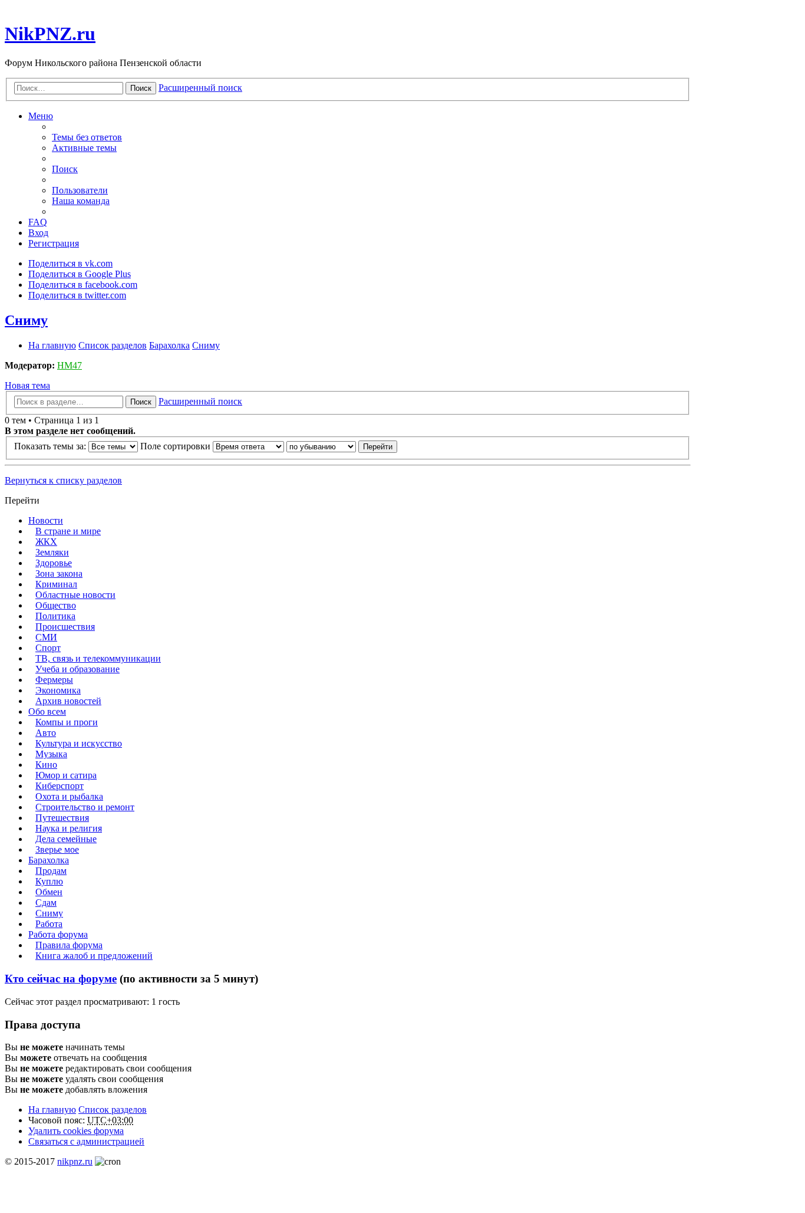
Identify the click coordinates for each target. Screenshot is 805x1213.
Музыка (51, 754)
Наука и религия (68, 828)
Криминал (56, 584)
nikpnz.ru (75, 1161)
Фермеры (54, 680)
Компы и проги (66, 722)
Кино (46, 765)
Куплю (49, 881)
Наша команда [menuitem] (81, 201)
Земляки (52, 552)
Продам (51, 871)
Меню (40, 116)
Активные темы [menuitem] (84, 148)
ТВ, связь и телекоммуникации (98, 658)
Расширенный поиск (200, 88)
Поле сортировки (176, 446)
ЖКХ (46, 542)
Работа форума (58, 934)
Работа (48, 924)
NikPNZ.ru (50, 33)
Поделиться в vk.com (70, 263)
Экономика (58, 690)
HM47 (69, 365)
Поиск (140, 88)
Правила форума (69, 945)
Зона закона (59, 573)
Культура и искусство (78, 743)
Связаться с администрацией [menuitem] (86, 1141)
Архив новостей (68, 701)
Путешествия (62, 818)
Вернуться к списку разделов (63, 480)
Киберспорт (59, 786)
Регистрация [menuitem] (53, 243)
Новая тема (27, 385)
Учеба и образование (77, 669)
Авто (45, 733)
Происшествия (65, 627)
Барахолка (48, 860)
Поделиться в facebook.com (82, 285)
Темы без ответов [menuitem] (87, 137)
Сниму (26, 320)
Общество (55, 605)
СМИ (46, 637)
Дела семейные (66, 839)
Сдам (46, 903)
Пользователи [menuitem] (80, 190)
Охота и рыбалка (69, 796)
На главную (52, 1109)
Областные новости (75, 595)
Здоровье (53, 563)
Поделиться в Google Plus (79, 274)
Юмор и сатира (66, 775)
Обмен (48, 892)
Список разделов (112, 1109)
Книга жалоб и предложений (94, 956)
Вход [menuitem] (38, 233)
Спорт (48, 648)
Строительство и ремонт (84, 807)
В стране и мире (68, 531)
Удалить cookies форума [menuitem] (76, 1131)
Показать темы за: (51, 446)
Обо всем (47, 711)
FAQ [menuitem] (37, 222)
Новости (45, 520)
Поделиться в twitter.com (77, 295)
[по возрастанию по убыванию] (321, 446)
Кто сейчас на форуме (61, 978)
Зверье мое (57, 849)
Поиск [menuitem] (65, 169)
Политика (55, 616)
